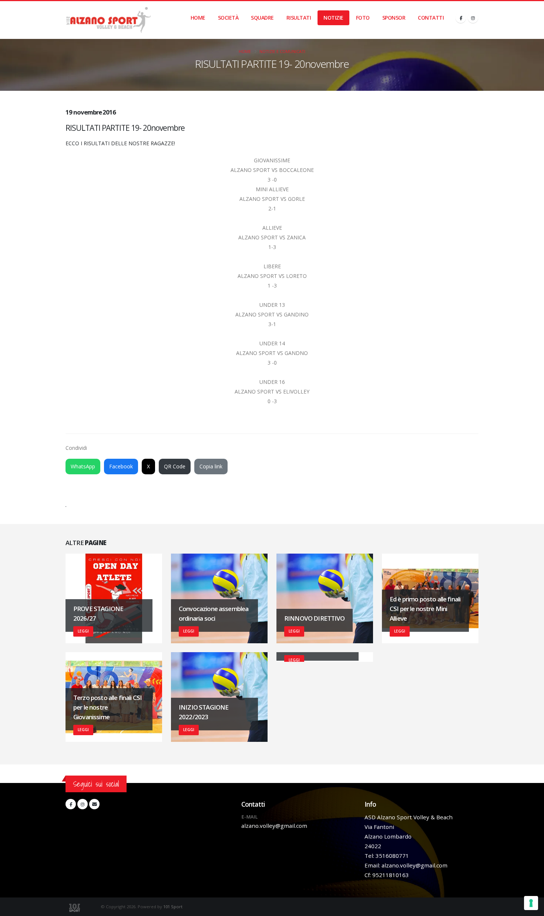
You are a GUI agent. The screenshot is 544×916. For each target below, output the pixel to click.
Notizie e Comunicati (282, 51)
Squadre (262, 17)
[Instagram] (473, 18)
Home (198, 17)
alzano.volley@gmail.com (274, 825)
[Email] (94, 804)
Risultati (298, 17)
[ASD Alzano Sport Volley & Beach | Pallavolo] (108, 20)
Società (228, 17)
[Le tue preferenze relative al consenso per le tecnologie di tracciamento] (531, 903)
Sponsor (394, 17)
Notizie (333, 17)
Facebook (121, 466)
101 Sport (172, 906)
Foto (363, 17)
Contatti (431, 17)
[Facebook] (461, 18)
